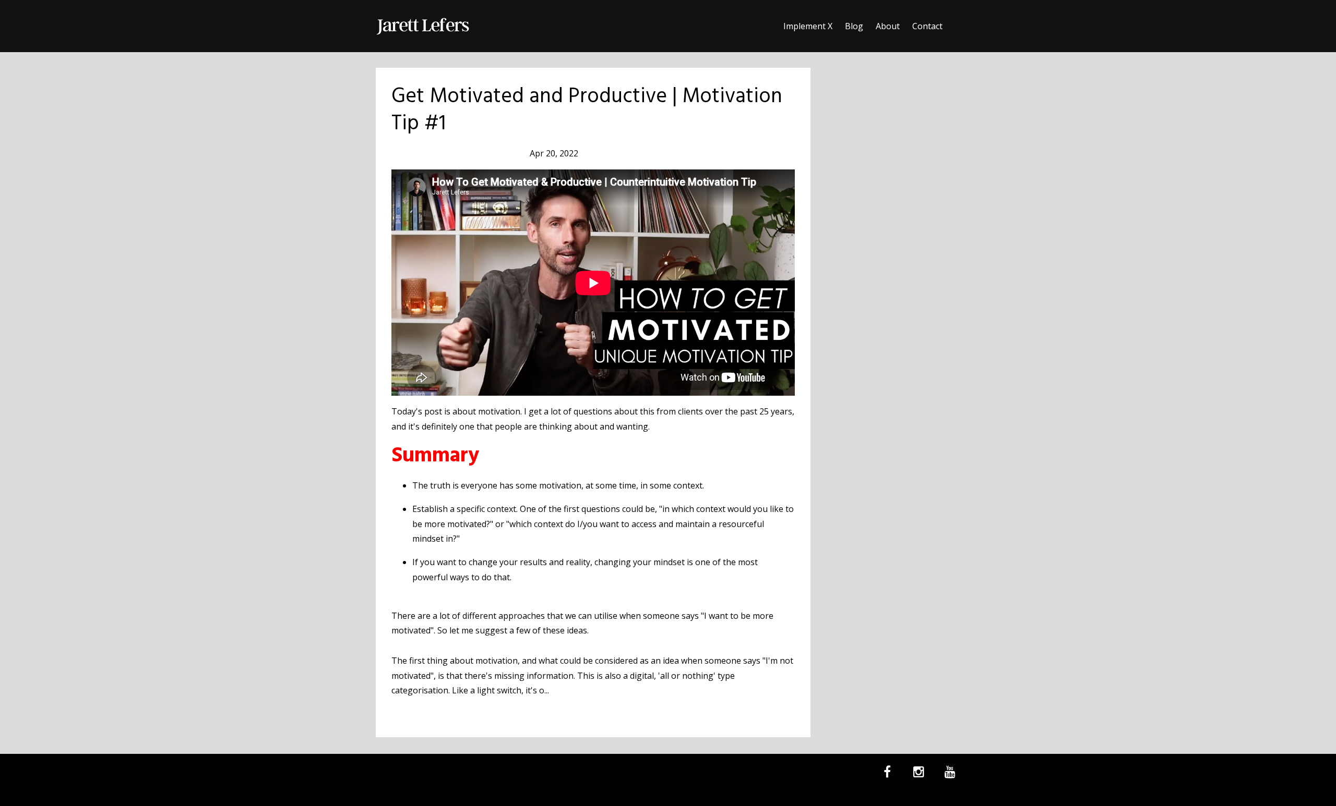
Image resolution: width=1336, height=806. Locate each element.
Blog (854, 26)
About (888, 26)
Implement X (807, 26)
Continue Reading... (432, 713)
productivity (496, 153)
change (406, 153)
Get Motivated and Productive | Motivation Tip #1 (586, 110)
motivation (447, 153)
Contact (927, 26)
